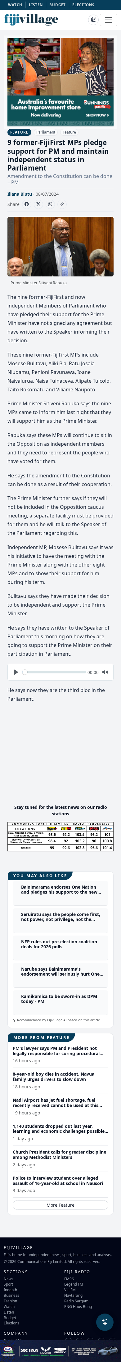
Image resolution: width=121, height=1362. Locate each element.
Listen (9, 1312)
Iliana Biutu (19, 194)
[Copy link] (62, 204)
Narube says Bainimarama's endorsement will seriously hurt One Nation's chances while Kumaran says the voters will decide (61, 976)
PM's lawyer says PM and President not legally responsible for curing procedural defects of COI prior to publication (56, 1053)
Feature (69, 132)
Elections (11, 1322)
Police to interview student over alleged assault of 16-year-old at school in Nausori (58, 1180)
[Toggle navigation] (108, 20)
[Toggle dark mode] (93, 20)
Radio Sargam (76, 1300)
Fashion (10, 1300)
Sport (8, 1284)
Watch (9, 1306)
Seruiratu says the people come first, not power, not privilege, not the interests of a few (60, 919)
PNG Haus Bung (78, 1306)
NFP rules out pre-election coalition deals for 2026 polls (59, 944)
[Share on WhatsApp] (50, 204)
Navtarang (73, 1295)
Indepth (10, 1289)
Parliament (45, 132)
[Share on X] (38, 204)
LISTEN (36, 4)
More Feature (60, 1205)
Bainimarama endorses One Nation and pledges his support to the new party (59, 892)
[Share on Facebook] (26, 204)
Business (11, 1295)
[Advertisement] (60, 756)
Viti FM (70, 1289)
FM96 (69, 1278)
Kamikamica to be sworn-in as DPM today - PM (59, 998)
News (8, 1278)
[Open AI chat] (105, 1322)
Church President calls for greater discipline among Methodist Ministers (59, 1154)
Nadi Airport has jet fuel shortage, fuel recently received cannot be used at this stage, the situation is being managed (55, 1105)
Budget (10, 1317)
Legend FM (73, 1284)
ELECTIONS (83, 4)
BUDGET (57, 4)
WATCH (15, 4)
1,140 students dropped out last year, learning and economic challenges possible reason (59, 1131)
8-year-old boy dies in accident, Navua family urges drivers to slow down (53, 1076)
